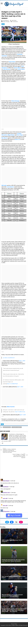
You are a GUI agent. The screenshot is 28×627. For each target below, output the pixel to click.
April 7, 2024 (22, 360)
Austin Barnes (10, 186)
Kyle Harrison (6, 69)
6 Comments (15, 21)
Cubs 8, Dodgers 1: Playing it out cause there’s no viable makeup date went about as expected (19, 455)
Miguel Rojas (11, 135)
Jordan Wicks (21, 69)
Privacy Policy (14, 623)
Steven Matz (17, 67)
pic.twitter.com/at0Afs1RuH (9, 357)
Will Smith (4, 185)
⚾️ (14, 515)
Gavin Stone (12, 61)
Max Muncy (4, 138)
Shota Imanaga (15, 100)
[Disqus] (14, 495)
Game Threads (6, 21)
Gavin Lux (17, 139)
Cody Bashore (6, 20)
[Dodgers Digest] (14, 3)
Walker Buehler (11, 406)
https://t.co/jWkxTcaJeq (20, 411)
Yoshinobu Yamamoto (16, 427)
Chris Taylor (20, 135)
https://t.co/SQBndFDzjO (12, 383)
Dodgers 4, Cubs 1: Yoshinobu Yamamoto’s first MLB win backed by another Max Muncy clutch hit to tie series (9, 450)
